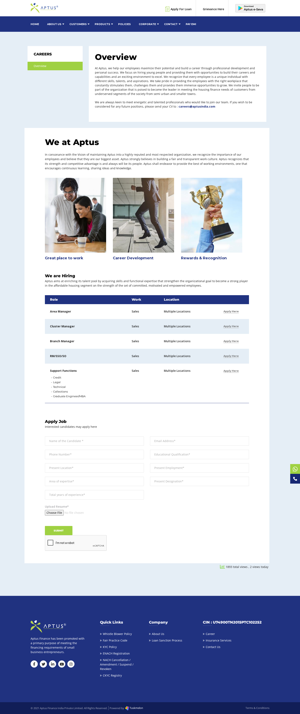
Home (35, 24)
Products (102, 24)
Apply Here (231, 311)
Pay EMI (191, 24)
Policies (124, 24)
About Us (54, 24)
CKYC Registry (112, 675)
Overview (40, 66)
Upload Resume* (57, 506)
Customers (78, 24)
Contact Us (213, 647)
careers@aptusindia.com (197, 106)
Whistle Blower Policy (117, 634)
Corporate (147, 24)
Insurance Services (218, 640)
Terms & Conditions (257, 708)
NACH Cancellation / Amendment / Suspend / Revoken (116, 664)
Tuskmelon (136, 708)
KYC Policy (110, 647)
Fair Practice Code (115, 640)
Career (210, 634)
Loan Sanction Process (167, 640)
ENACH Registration (116, 653)
